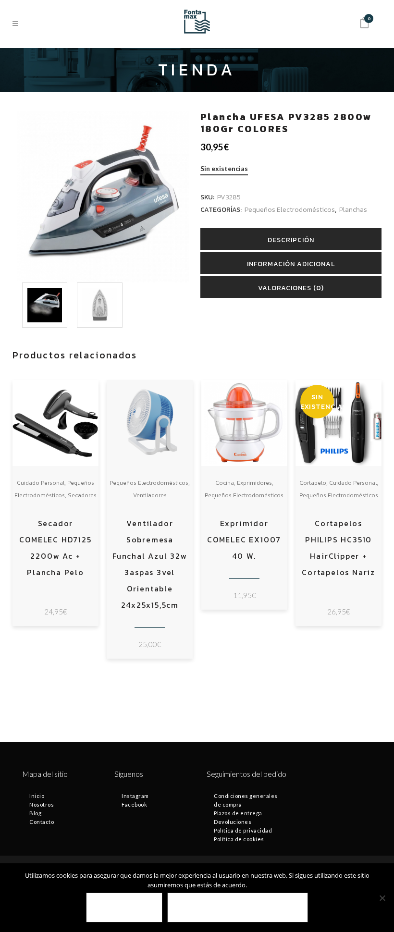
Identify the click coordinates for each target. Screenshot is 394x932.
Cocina (224, 482)
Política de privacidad (243, 830)
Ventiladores (150, 495)
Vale (124, 907)
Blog (35, 813)
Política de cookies (239, 839)
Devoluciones (232, 822)
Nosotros (41, 804)
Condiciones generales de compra (246, 800)
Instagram (135, 796)
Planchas (353, 210)
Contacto (41, 822)
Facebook (134, 804)
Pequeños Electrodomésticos (290, 210)
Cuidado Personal (40, 482)
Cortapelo (312, 482)
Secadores (82, 495)
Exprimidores (254, 482)
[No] (382, 898)
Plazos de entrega (238, 813)
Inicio (36, 796)
